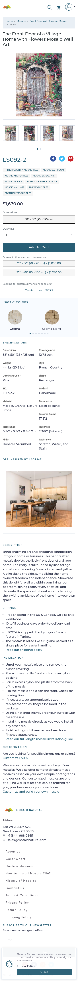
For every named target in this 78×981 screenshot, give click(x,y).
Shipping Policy (18, 917)
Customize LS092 (39, 290)
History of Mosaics (21, 881)
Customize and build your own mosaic (31, 791)
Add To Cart (39, 247)
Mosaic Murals (13, 182)
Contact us (15, 888)
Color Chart (15, 859)
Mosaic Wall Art (14, 188)
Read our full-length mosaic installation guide (39, 739)
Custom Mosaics (19, 866)
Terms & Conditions (22, 895)
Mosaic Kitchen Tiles (16, 176)
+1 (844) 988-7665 (20, 835)
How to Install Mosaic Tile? (28, 873)
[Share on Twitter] (62, 158)
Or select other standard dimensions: (24, 257)
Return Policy (17, 910)
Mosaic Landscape (43, 176)
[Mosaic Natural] (7, 8)
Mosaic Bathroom (53, 170)
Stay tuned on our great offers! (23, 930)
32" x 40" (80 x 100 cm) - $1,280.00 (39, 272)
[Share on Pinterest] (70, 158)
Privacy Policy (17, 902)
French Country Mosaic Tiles (21, 170)
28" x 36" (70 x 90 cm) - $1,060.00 (39, 263)
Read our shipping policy (24, 650)
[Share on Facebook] (53, 158)
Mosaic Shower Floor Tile (42, 182)
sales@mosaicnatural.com (26, 840)
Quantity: (8, 228)
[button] (50, 7)
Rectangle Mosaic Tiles (18, 193)
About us (13, 851)
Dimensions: (10, 212)
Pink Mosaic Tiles (38, 188)
